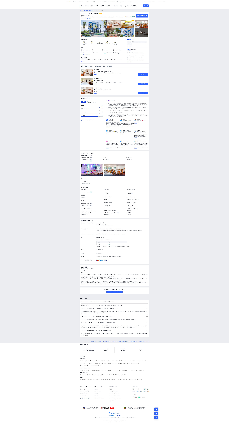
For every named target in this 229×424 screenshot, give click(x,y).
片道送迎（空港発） (86, 157)
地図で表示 (129, 61)
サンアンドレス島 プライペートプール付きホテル (116, 374)
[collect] (156, 409)
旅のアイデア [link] (111, 2)
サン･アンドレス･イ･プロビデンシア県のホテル (117, 341)
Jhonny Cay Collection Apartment (124, 363)
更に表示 (82, 61)
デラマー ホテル (115, 360)
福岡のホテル (101, 379)
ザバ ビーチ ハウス (122, 360)
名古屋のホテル (113, 379)
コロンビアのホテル (103, 341)
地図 (117, 2)
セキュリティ (111, 400)
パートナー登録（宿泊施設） (114, 395)
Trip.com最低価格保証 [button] (131, 16)
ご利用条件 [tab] (109, 66)
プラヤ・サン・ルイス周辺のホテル (120, 370)
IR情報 (110, 389)
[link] (149, 2)
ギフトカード (123, 2)
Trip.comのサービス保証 (84, 391)
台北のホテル (139, 379)
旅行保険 (129, 2)
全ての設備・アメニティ (85, 54)
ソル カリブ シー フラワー (89, 13)
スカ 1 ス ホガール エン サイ (141, 360)
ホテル (97, 341)
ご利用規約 (97, 395)
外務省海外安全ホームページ (85, 393)
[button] (134, 2)
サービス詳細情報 (83, 395)
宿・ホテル (69, 2)
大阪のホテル (95, 379)
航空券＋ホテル (81, 2)
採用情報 (96, 393)
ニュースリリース (98, 391)
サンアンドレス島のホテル (132, 341)
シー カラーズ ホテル (131, 360)
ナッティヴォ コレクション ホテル (110, 363)
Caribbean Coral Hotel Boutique (94, 360)
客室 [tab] (82, 66)
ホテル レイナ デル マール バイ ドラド (87, 363)
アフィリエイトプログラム (114, 393)
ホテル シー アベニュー (135, 363)
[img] (94, 28)
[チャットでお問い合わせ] (156, 417)
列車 (87, 2)
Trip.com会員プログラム (113, 391)
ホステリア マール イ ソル (85, 365)
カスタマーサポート (83, 389)
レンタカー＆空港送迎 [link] (102, 2)
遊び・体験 (92, 2)
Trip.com (92, 341)
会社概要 (96, 389)
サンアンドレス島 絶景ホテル (85, 374)
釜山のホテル (125, 379)
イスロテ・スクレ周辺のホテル (107, 370)
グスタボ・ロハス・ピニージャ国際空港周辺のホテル (90, 370)
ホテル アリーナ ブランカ (106, 360)
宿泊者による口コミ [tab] (89, 66)
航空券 (74, 2)
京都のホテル (119, 379)
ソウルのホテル (83, 379)
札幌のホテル (107, 379)
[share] (156, 413)
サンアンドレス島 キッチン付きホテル (99, 374)
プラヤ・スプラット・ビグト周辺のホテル (136, 370)
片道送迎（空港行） (86, 159)
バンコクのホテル (132, 379)
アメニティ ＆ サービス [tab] (100, 66)
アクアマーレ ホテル (84, 360)
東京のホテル (89, 379)
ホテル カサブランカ (99, 363)
